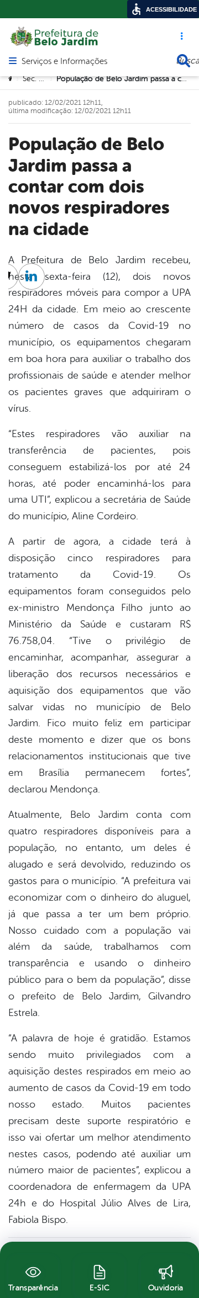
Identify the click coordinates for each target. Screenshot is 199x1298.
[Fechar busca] (183, 61)
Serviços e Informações (64, 61)
